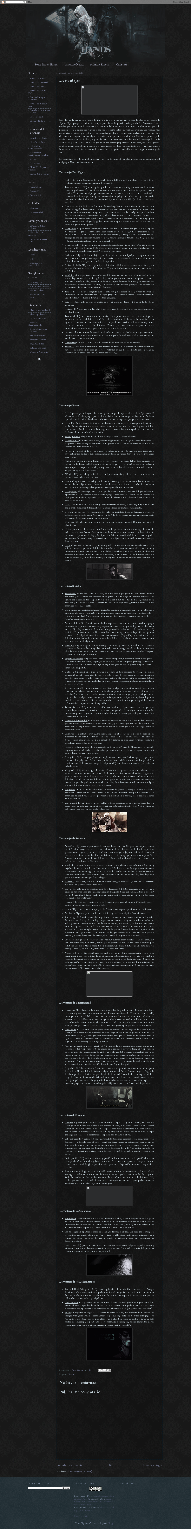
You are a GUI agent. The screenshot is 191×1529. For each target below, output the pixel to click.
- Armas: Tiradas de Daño (37, 92)
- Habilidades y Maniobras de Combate (38, 154)
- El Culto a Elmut (36, 290)
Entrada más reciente (69, 1465)
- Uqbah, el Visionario (38, 351)
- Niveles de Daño (36, 86)
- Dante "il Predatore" (37, 318)
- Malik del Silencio (36, 335)
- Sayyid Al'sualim (36, 343)
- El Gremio (33, 208)
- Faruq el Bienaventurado (35, 324)
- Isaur (31, 258)
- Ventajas (32, 159)
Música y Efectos (100, 64)
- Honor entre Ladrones (39, 286)
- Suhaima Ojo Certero (38, 347)
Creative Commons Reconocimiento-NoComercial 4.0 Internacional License (94, 1501)
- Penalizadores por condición (37, 98)
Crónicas (121, 64)
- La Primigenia (35, 282)
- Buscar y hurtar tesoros (39, 120)
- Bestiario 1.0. (34, 195)
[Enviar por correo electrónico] (99, 1370)
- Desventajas (34, 163)
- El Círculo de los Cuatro (36, 295)
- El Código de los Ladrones (36, 227)
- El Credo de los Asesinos (36, 233)
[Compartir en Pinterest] (110, 1370)
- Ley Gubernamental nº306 (37, 240)
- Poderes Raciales (36, 116)
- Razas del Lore (35, 191)
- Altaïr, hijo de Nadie (37, 314)
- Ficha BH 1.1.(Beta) (37, 138)
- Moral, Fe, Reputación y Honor (38, 168)
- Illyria (31, 254)
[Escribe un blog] (102, 1370)
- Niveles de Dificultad (38, 82)
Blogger (111, 1523)
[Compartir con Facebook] (107, 1370)
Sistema (71, 1374)
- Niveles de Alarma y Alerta (37, 105)
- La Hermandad (35, 212)
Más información (81, 1516)
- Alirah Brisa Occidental (39, 310)
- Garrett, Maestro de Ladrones (37, 330)
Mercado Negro (74, 64)
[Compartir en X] (104, 1370)
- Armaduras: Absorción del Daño (39, 111)
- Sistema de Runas (36, 78)
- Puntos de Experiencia (38, 173)
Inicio (112, 1465)
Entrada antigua (153, 1465)
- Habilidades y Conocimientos (35, 147)
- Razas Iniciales (35, 187)
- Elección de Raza (36, 142)
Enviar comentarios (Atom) (80, 1471)
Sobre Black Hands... (47, 64)
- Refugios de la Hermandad (35, 264)
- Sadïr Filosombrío (37, 339)
